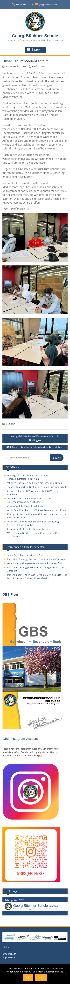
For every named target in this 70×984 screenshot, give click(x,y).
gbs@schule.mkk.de (48, 5)
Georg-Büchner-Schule (35, 35)
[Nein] (66, 974)
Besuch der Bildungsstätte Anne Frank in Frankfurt (34, 563)
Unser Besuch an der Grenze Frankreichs (29, 555)
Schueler (10, 423)
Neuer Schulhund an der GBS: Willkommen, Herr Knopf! (37, 510)
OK (28, 977)
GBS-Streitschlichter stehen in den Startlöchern (35, 447)
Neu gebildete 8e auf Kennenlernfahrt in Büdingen (35, 438)
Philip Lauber (39, 66)
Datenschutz (9, 953)
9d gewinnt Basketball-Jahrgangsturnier (28, 529)
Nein (41, 977)
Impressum (8, 957)
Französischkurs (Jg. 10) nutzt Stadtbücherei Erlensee (36, 559)
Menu (38, 50)
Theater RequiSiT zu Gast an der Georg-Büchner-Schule (37, 487)
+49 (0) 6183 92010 (25, 5)
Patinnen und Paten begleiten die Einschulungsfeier (35, 482)
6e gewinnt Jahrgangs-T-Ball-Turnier (26, 506)
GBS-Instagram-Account (20, 738)
